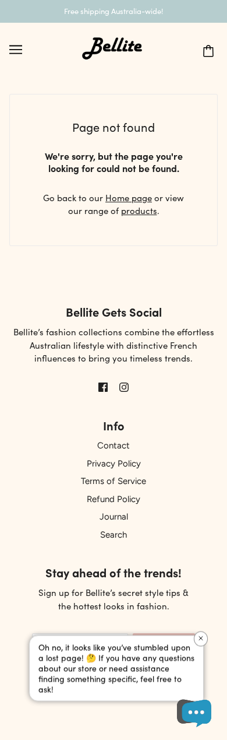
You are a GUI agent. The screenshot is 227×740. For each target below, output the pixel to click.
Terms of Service (113, 481)
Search (113, 534)
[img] (103, 385)
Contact (113, 445)
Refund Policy (113, 499)
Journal (114, 516)
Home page (128, 197)
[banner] (112, 47)
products (139, 210)
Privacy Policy (114, 463)
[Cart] (212, 49)
